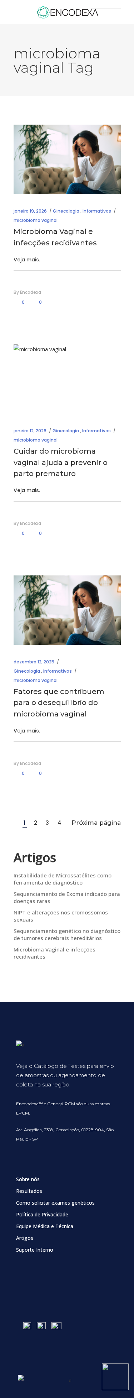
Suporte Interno (34, 1249)
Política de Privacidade (42, 1214)
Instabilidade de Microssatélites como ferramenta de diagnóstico (62, 879)
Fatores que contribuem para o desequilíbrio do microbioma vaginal (59, 702)
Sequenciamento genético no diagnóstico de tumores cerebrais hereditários (67, 934)
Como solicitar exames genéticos (55, 1202)
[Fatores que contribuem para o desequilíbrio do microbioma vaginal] (67, 610)
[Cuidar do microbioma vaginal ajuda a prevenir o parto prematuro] (67, 379)
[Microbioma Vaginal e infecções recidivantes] (67, 159)
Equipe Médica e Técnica (44, 1226)
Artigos (24, 1238)
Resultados (29, 1191)
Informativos (97, 211)
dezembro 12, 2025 (34, 662)
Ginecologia (66, 211)
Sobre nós (28, 1179)
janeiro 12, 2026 (30, 431)
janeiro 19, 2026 (30, 211)
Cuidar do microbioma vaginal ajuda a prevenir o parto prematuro (61, 462)
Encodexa (30, 292)
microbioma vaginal (36, 220)
